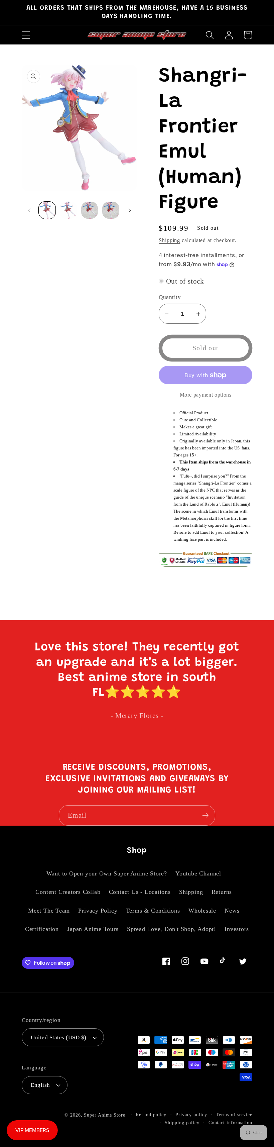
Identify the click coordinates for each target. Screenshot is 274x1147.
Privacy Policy (97, 910)
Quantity (170, 297)
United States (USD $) (59, 1037)
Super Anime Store (104, 1115)
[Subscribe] (205, 815)
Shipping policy (182, 1122)
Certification (42, 929)
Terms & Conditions (153, 910)
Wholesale (202, 910)
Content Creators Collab (67, 892)
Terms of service (234, 1114)
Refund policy (151, 1114)
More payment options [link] (206, 395)
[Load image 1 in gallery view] (47, 210)
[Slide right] (129, 210)
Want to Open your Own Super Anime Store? (106, 873)
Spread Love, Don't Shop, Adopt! (171, 929)
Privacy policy (191, 1114)
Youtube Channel (198, 873)
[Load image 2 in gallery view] (68, 210)
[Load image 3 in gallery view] (89, 210)
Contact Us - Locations (140, 892)
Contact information (230, 1122)
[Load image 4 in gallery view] (110, 210)
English (40, 1085)
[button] (25, 34)
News (232, 910)
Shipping (169, 240)
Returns (222, 892)
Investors (237, 929)
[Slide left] (29, 210)
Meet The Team (49, 910)
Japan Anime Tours (92, 929)
